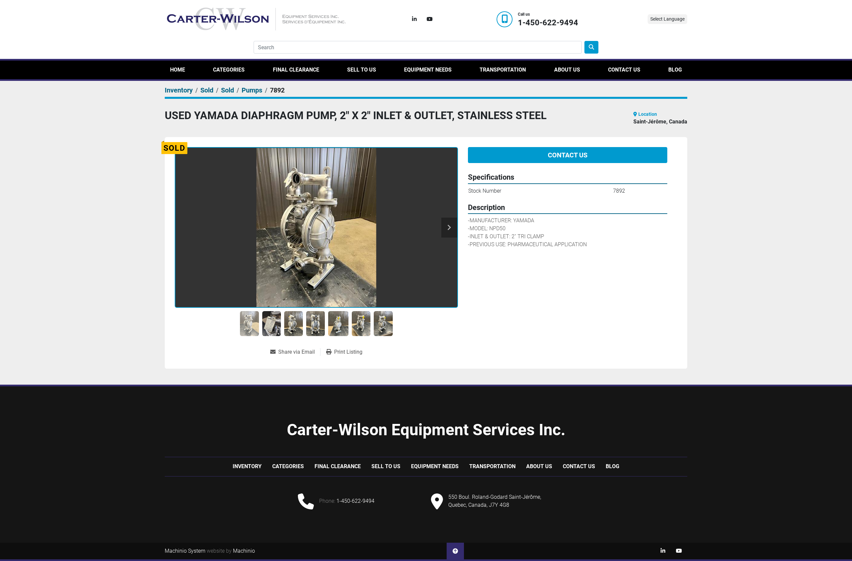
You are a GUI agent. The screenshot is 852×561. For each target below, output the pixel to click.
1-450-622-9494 (548, 23)
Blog (675, 70)
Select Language (667, 19)
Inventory (247, 466)
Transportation (503, 70)
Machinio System (185, 551)
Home (177, 70)
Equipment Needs (428, 70)
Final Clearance (296, 70)
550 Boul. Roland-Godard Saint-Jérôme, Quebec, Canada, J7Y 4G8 (494, 501)
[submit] (591, 47)
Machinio (244, 551)
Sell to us (361, 70)
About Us (567, 70)
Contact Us (624, 70)
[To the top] (455, 551)
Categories (229, 70)
